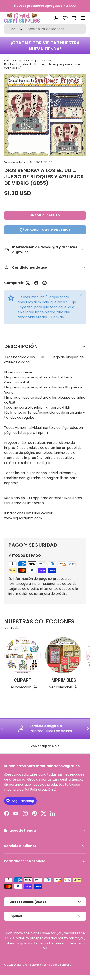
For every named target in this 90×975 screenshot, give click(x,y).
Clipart (22, 680)
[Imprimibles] (63, 655)
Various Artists (14, 162)
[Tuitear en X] (28, 283)
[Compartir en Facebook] (36, 283)
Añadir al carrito (45, 215)
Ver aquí (69, 6)
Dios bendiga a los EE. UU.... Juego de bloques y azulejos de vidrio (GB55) (42, 66)
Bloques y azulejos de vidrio (33, 60)
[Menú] (83, 18)
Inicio (7, 60)
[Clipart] (22, 655)
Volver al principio (45, 746)
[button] (74, 18)
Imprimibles (63, 680)
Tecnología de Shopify (56, 964)
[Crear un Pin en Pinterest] (44, 283)
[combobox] (45, 29)
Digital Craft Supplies (27, 964)
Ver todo (11, 627)
